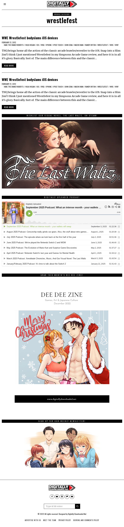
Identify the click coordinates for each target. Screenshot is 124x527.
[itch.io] (62, 496)
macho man (78, 45)
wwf (117, 45)
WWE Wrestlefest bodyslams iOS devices (30, 37)
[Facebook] (52, 496)
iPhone (49, 45)
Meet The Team (49, 520)
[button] (77, 506)
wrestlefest (103, 45)
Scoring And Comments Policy (86, 520)
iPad (42, 45)
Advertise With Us (33, 520)
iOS (38, 45)
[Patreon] (67, 496)
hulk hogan (30, 45)
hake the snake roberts (14, 45)
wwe (111, 45)
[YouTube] (57, 496)
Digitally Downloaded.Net (77, 514)
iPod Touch (58, 45)
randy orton (90, 45)
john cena (69, 45)
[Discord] (72, 496)
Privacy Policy (65, 520)
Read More (9, 65)
